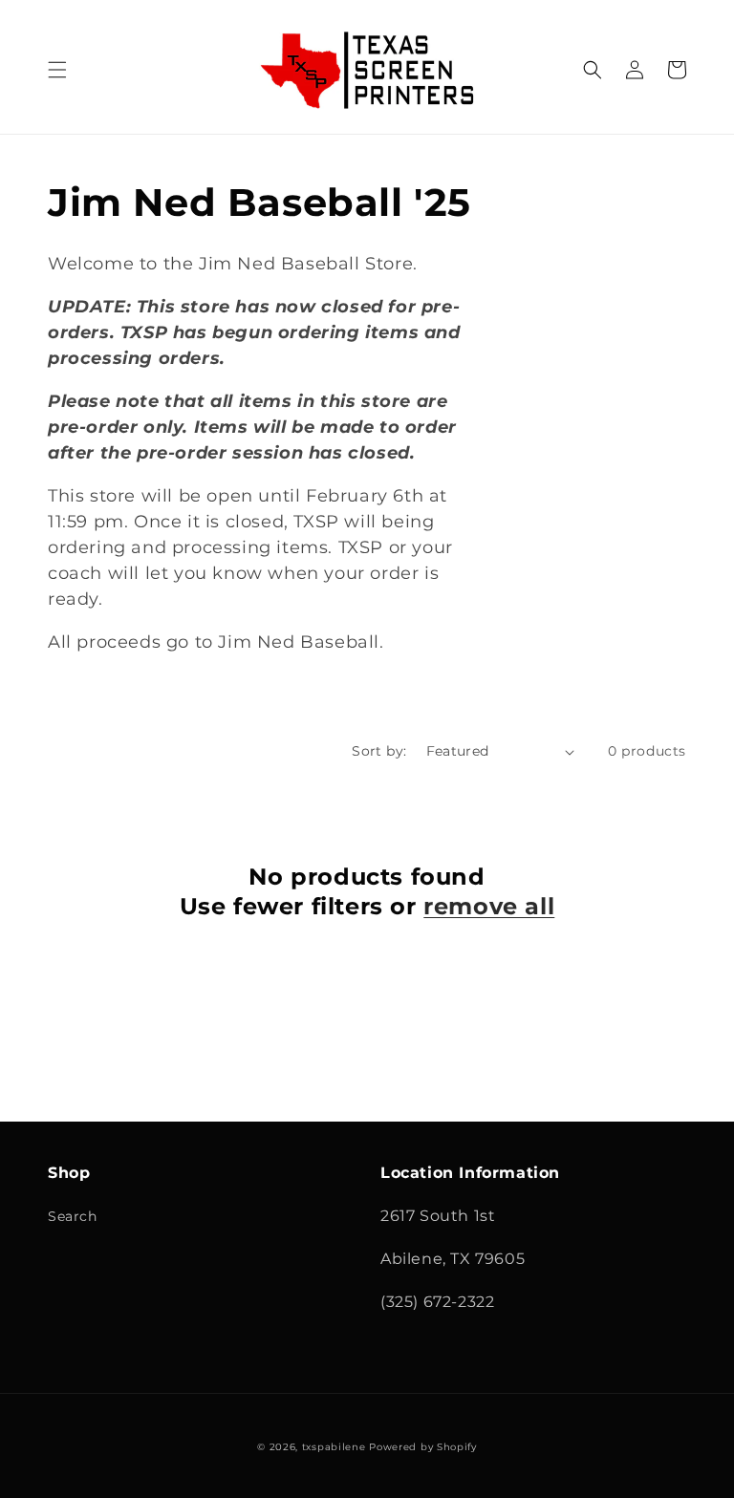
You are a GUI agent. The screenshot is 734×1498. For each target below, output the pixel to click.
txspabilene (334, 1447)
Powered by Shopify (423, 1447)
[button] (57, 70)
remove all (488, 906)
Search (72, 1216)
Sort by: (379, 751)
